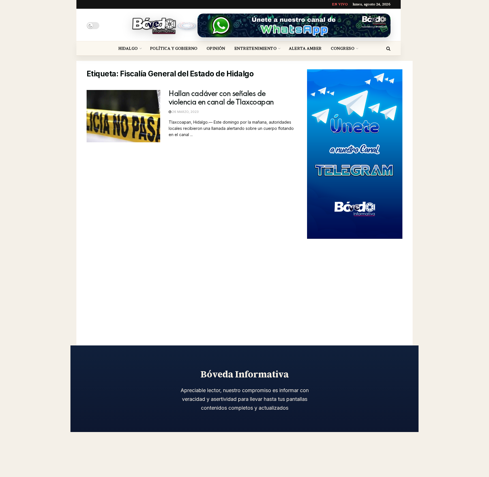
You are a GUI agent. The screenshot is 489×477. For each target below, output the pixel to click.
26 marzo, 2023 (185, 112)
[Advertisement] (354, 285)
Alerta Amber (305, 48)
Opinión (216, 48)
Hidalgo (128, 48)
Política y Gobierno (174, 48)
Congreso (342, 48)
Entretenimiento (255, 48)
